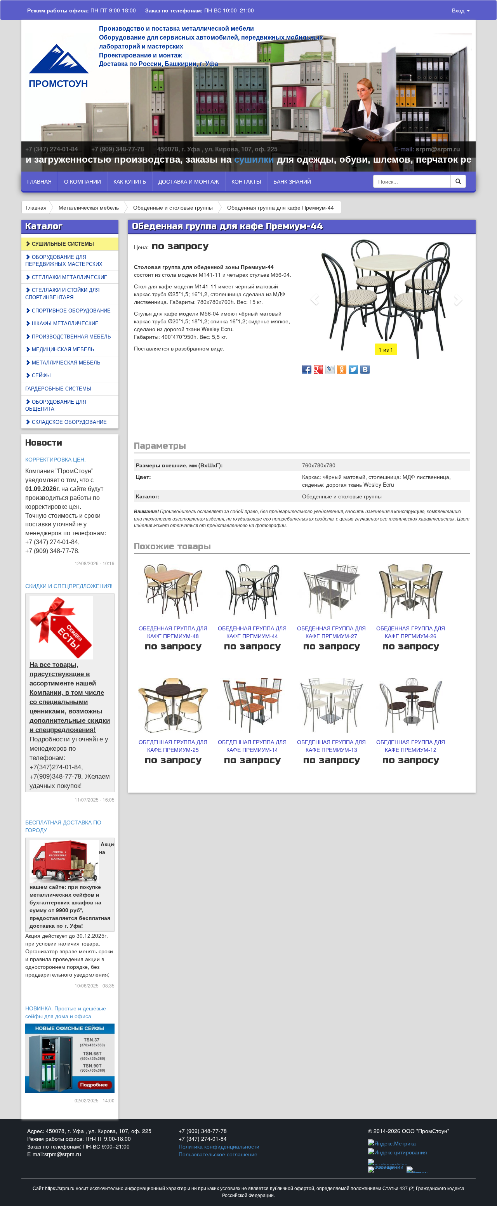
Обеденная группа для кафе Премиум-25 (173, 745)
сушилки (230, 158)
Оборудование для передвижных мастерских (64, 260)
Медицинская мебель (62, 349)
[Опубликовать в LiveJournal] (330, 369)
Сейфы (40, 375)
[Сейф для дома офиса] (70, 1057)
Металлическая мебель (89, 207)
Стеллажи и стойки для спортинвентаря (62, 293)
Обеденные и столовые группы (173, 207)
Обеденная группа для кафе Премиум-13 (331, 745)
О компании (82, 181)
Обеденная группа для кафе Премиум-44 (280, 207)
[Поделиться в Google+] (318, 369)
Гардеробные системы (58, 388)
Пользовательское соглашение (218, 1154)
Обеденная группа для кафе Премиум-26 (410, 632)
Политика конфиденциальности (219, 1146)
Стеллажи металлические (69, 277)
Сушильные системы (62, 243)
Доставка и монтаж (188, 181)
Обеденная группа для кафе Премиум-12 (410, 745)
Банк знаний (292, 181)
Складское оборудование (68, 421)
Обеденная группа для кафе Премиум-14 (252, 745)
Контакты (246, 181)
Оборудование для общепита (55, 405)
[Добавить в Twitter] (353, 369)
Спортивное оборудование (70, 310)
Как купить (129, 181)
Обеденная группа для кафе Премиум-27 (331, 632)
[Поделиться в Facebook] (306, 369)
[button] (314, 299)
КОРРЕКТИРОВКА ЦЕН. (55, 459)
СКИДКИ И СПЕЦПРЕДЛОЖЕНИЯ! (69, 586)
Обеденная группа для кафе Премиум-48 (173, 632)
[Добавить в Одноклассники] (341, 369)
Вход (459, 10)
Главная (39, 181)
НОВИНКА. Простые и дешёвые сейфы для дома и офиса (65, 1012)
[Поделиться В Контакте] (365, 369)
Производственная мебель (70, 336)
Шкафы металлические (64, 323)
